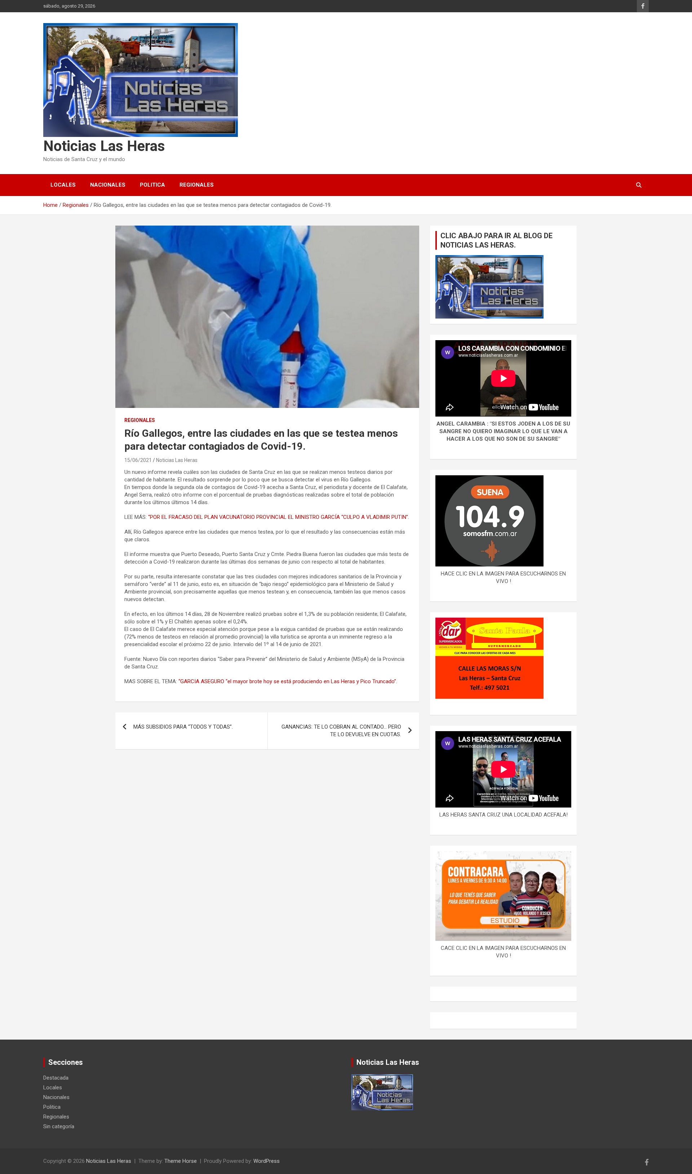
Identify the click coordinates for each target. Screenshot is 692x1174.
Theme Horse (180, 1161)
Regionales (196, 185)
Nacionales (107, 185)
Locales (63, 185)
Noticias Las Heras (104, 146)
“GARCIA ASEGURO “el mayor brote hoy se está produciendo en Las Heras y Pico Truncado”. (287, 681)
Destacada (55, 1078)
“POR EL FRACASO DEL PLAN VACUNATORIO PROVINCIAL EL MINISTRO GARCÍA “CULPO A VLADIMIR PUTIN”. (278, 517)
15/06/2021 (138, 460)
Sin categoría (58, 1126)
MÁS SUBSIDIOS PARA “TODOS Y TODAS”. (183, 727)
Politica (152, 185)
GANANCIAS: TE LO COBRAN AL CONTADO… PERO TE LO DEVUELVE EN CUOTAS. (341, 731)
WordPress (266, 1161)
